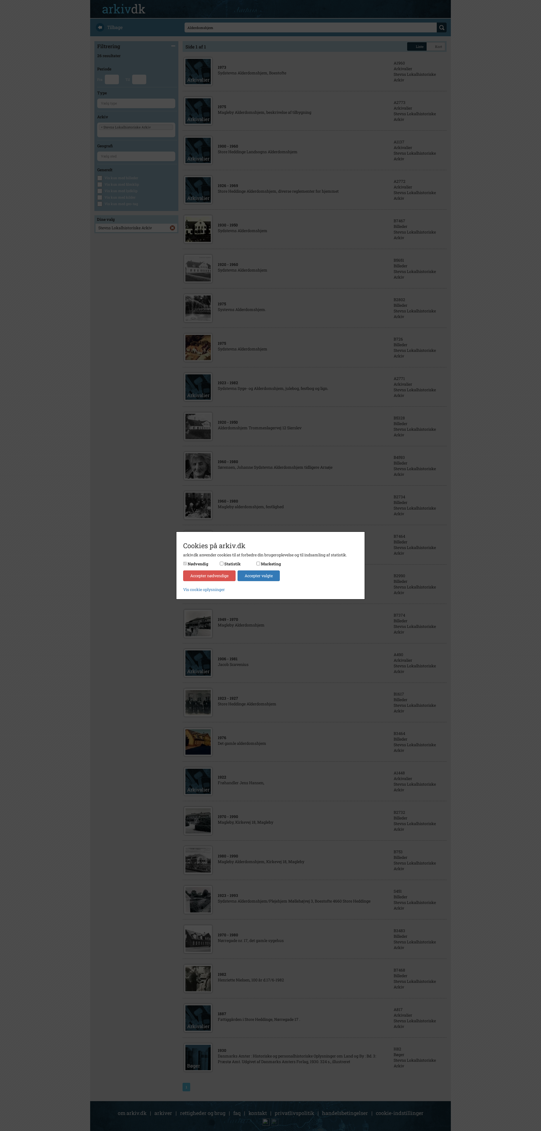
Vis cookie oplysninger (204, 589)
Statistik (232, 563)
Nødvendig (198, 563)
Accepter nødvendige (209, 575)
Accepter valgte (259, 575)
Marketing (271, 563)
